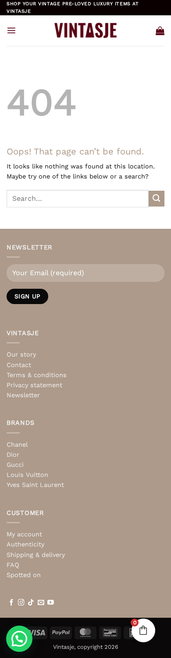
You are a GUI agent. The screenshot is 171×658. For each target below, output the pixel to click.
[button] (11, 30)
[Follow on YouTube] (50, 602)
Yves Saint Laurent (35, 484)
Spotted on (24, 574)
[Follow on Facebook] (11, 602)
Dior (13, 454)
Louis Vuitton (27, 474)
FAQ (13, 564)
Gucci (15, 464)
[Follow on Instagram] (21, 602)
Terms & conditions (37, 374)
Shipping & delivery (36, 554)
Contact (19, 364)
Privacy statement (34, 385)
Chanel (17, 444)
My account (24, 534)
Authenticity (25, 544)
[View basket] (160, 30)
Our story (21, 354)
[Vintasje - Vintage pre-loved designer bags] (86, 30)
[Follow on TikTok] (31, 602)
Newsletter (23, 395)
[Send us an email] (41, 602)
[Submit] (156, 198)
